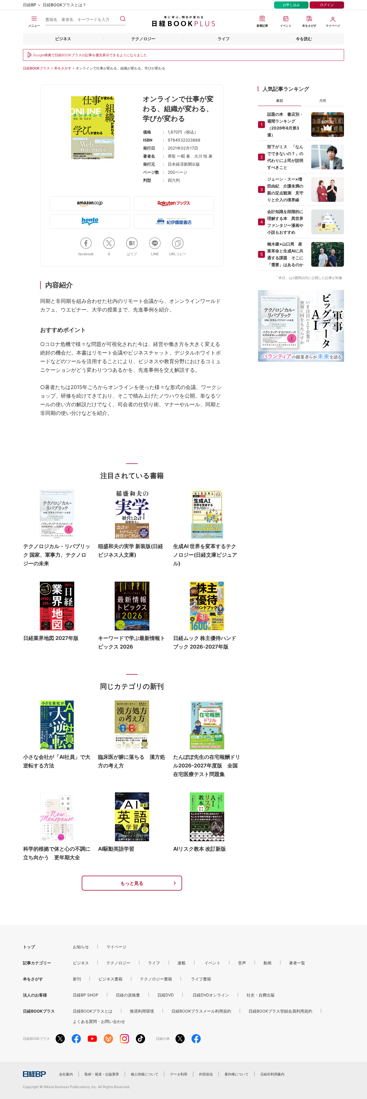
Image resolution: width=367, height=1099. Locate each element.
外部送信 (206, 1074)
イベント (212, 962)
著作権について (237, 1074)
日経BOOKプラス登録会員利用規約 (280, 1011)
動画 (267, 962)
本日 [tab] (279, 100)
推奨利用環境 (142, 1011)
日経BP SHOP (85, 994)
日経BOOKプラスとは (92, 1011)
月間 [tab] (322, 100)
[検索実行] (123, 19)
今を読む (304, 38)
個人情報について (144, 1074)
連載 (181, 962)
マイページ (116, 946)
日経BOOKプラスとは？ (64, 4)
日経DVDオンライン (211, 994)
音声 (242, 962)
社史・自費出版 (261, 994)
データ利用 (178, 1074)
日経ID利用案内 (272, 1074)
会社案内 (66, 1074)
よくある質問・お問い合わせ (99, 1021)
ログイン (327, 5)
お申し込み (291, 5)
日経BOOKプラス (36, 68)
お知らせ (81, 946)
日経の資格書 (128, 994)
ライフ (224, 38)
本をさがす (62, 68)
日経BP (29, 4)
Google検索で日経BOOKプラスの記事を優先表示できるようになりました (90, 55)
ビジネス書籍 (110, 978)
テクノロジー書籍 (156, 978)
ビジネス (63, 38)
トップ (29, 946)
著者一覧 (297, 962)
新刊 (77, 978)
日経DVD (165, 994)
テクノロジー (143, 38)
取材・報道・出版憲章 (102, 1074)
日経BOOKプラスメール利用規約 (201, 1011)
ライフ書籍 (201, 978)
